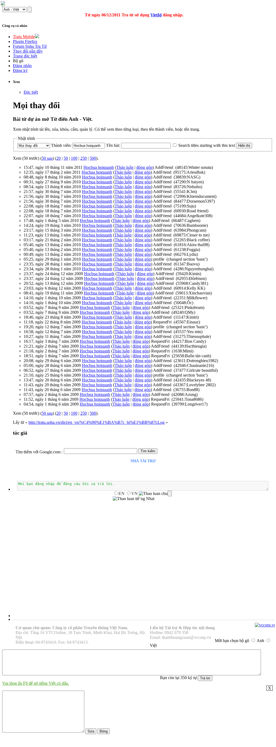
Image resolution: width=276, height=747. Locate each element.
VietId (156, 15)
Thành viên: (61, 145)
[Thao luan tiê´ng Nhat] (133, 498)
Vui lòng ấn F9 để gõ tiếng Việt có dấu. (35, 683)
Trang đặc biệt (25, 56)
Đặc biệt (31, 92)
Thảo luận (124, 167)
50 (66, 158)
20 (58, 158)
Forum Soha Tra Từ (30, 46)
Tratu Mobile (24, 36)
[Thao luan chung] (155, 493)
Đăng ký (20, 70)
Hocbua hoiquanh (98, 167)
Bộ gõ (18, 61)
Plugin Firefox (25, 41)
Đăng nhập (22, 65)
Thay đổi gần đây (28, 51)
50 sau (47, 158)
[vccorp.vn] (265, 625)
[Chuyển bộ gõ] (4, 3)
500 (93, 158)
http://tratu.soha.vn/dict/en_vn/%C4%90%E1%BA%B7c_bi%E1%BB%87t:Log (96, 422)
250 (83, 158)
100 (74, 158)
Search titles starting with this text (206, 145)
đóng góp (144, 167)
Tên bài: (113, 145)
